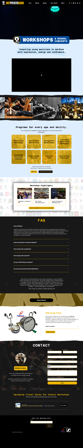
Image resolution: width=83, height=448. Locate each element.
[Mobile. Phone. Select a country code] (49, 366)
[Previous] (6, 284)
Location (49, 359)
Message (49, 369)
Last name (65, 349)
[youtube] (73, 3)
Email (48, 354)
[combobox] (62, 379)
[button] (62, 3)
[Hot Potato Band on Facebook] (71, 3)
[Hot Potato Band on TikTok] (75, 3)
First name (49, 349)
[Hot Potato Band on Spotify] (77, 3)
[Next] (76, 284)
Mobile (49, 364)
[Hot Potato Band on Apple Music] (80, 3)
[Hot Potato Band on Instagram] (69, 3)
